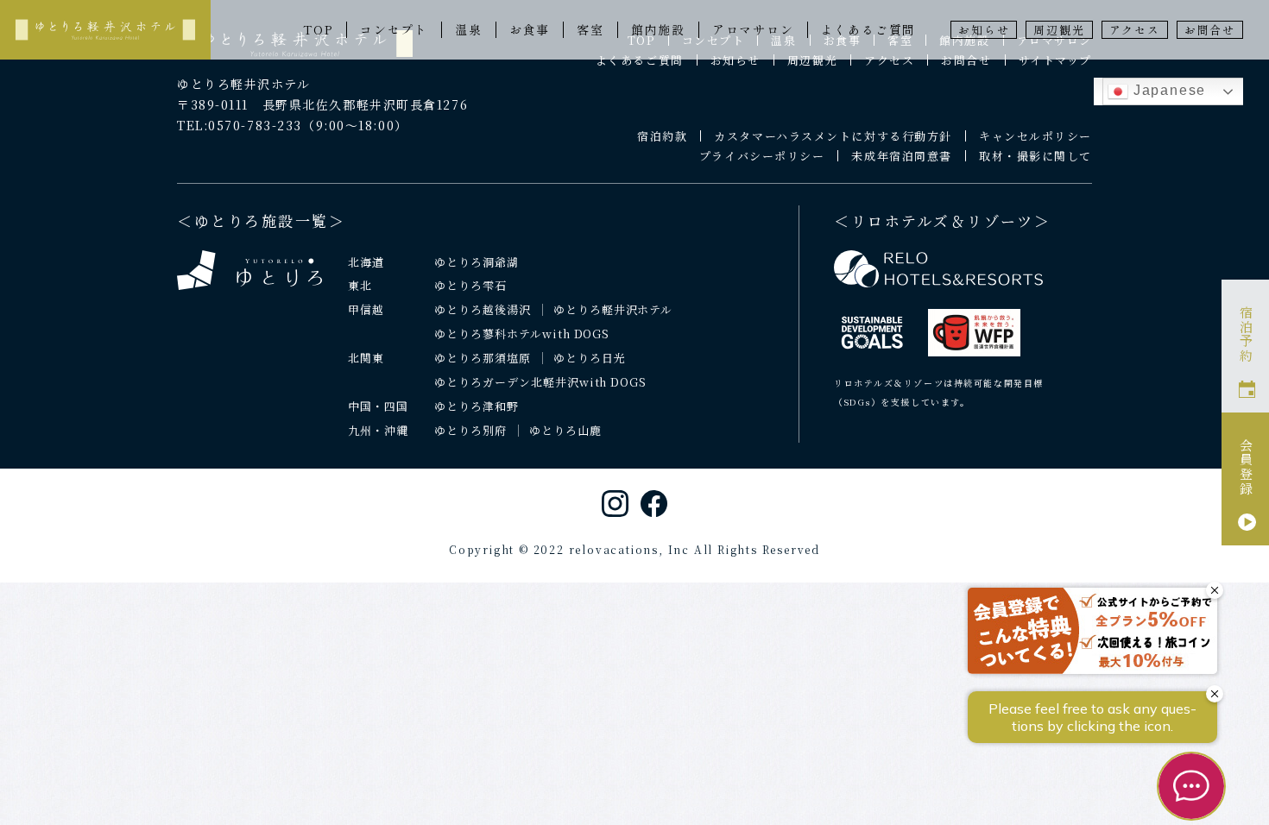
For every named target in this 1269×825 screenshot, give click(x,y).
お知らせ (983, 30)
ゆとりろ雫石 (470, 285)
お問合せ (1209, 30)
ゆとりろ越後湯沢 (482, 309)
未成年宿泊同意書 (901, 156)
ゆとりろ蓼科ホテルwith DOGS (522, 333)
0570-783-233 (255, 125)
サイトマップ (1055, 60)
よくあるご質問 (869, 29)
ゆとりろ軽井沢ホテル (613, 309)
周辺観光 (1058, 30)
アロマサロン (753, 29)
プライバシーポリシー (762, 156)
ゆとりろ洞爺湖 (476, 262)
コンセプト (394, 29)
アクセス (1134, 30)
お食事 (529, 29)
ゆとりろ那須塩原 (482, 358)
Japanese (1167, 90)
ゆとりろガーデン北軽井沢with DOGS (540, 382)
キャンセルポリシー (1035, 136)
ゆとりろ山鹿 (565, 430)
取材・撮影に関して (1035, 156)
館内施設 (658, 29)
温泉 (469, 29)
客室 (590, 29)
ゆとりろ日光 (589, 358)
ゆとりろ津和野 (476, 406)
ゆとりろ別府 (470, 430)
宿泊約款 (662, 136)
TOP (318, 29)
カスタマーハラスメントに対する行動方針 (833, 136)
